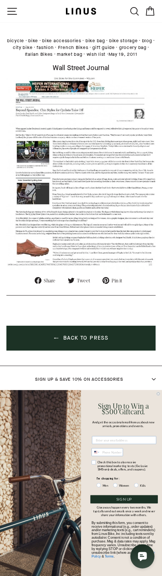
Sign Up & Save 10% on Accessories (79, 379)
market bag (69, 54)
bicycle (15, 41)
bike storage (123, 41)
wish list (96, 54)
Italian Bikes (39, 54)
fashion (45, 47)
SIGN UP (124, 499)
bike (33, 41)
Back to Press (85, 338)
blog (147, 41)
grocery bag (133, 47)
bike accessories (61, 41)
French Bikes (73, 47)
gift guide (103, 47)
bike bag (95, 41)
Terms (109, 556)
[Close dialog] (158, 394)
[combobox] (96, 452)
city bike (22, 47)
